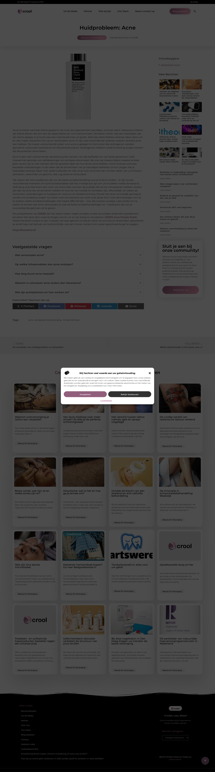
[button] (149, 373)
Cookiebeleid (106, 400)
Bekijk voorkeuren (130, 394)
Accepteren (85, 394)
